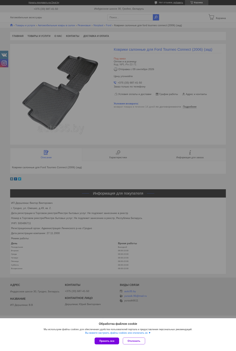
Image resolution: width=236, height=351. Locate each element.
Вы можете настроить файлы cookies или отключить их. (116, 332)
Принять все (106, 341)
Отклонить (134, 341)
